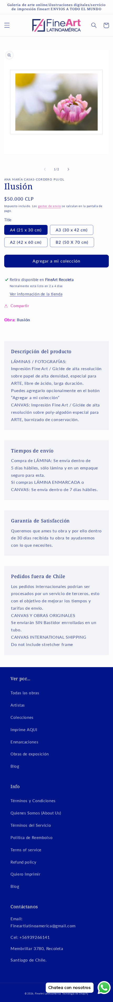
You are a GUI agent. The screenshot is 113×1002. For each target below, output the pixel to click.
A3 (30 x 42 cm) (72, 230)
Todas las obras (25, 692)
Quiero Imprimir (25, 874)
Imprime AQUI (24, 729)
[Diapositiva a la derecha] (68, 169)
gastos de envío (49, 206)
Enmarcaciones (24, 741)
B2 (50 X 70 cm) (72, 242)
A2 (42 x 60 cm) (26, 242)
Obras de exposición (30, 754)
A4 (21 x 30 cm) (26, 230)
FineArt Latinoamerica (48, 993)
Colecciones (22, 717)
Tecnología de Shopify (75, 993)
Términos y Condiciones (33, 800)
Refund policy (23, 862)
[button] (7, 25)
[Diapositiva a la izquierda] (44, 169)
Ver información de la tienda (36, 294)
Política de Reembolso (32, 837)
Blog (15, 766)
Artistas (18, 705)
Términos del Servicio (31, 825)
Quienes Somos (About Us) (36, 813)
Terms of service (26, 849)
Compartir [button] (20, 305)
